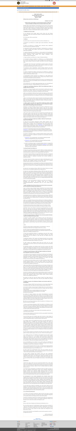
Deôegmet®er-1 (40, 124)
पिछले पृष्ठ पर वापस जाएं (38, 418)
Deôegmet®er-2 (25, 129)
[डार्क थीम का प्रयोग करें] (49, 0)
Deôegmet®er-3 (27, 137)
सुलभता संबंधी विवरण (49, 429)
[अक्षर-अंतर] (45, 0)
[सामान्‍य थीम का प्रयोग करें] (50, 0)
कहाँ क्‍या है (55, 428)
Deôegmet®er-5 (44, 144)
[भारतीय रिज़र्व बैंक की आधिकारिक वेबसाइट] (23, 2)
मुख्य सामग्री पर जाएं (19, 0)
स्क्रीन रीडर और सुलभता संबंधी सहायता (55, 429)
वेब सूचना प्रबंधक (18, 429)
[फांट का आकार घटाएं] (48, 0)
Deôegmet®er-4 (27, 140)
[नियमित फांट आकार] (47, 0)
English (58, 0)
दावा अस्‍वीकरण (57, 428)
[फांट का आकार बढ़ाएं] (46, 0)
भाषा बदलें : (56, 0)
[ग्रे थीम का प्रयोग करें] (51, 0)
